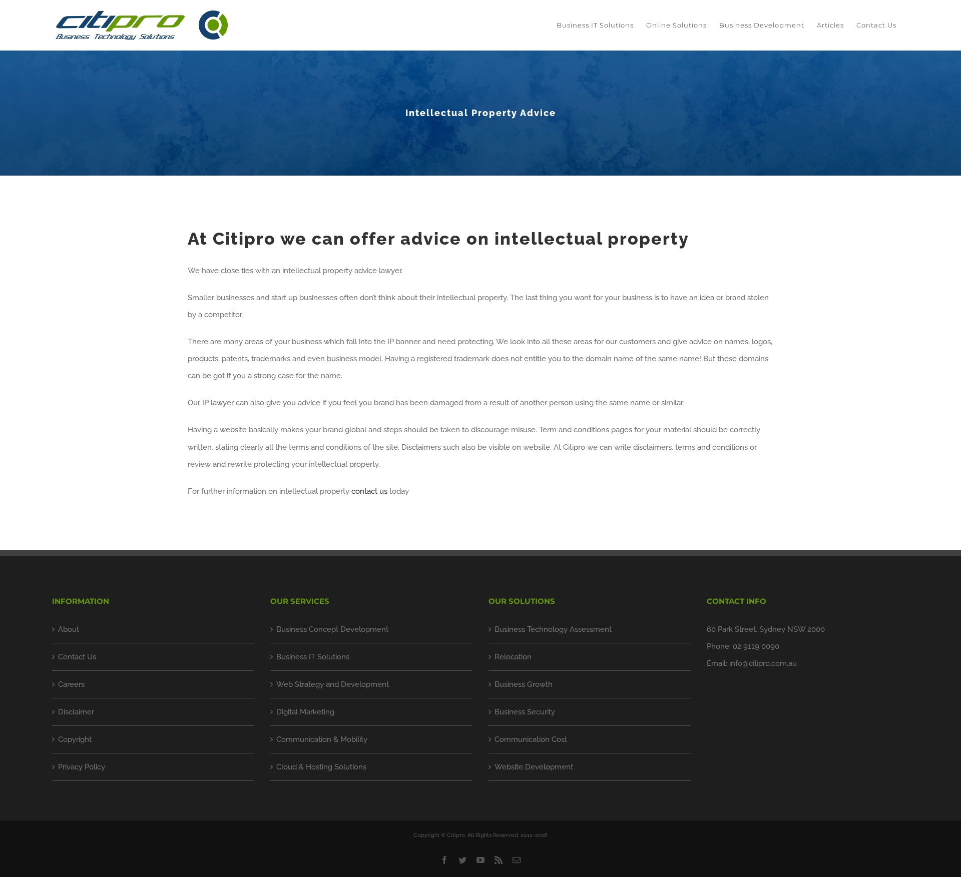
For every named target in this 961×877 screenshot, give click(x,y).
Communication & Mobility (321, 739)
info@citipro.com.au (763, 663)
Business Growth (524, 684)
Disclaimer (76, 711)
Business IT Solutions (312, 656)
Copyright (75, 739)
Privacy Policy (81, 766)
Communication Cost (531, 739)
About (68, 629)
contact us (369, 491)
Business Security (525, 711)
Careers (71, 684)
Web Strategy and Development (332, 684)
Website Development (534, 766)
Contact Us (77, 656)
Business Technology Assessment (553, 629)
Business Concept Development (332, 629)
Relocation (513, 656)
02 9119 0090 (756, 646)
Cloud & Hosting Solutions (321, 766)
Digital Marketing (305, 711)
